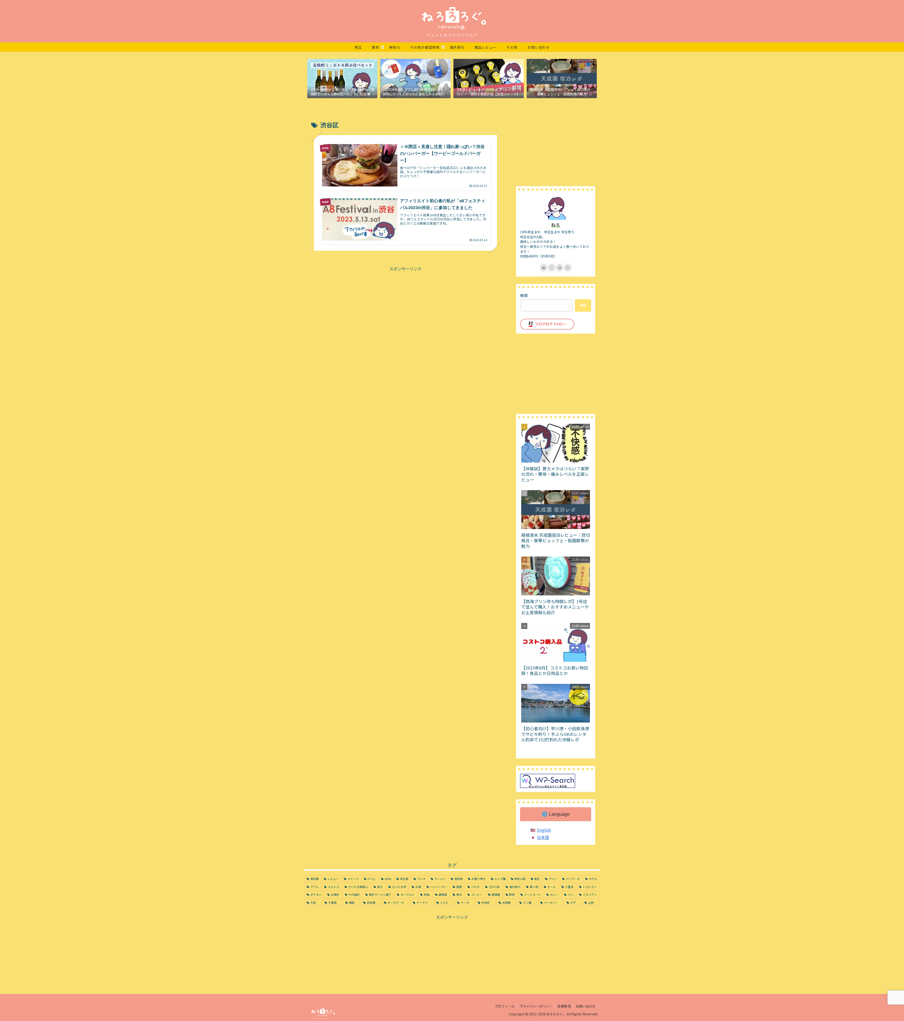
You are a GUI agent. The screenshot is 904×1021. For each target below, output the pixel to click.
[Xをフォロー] (552, 268)
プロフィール (505, 1006)
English (544, 830)
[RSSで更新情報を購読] (568, 268)
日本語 (543, 837)
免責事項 (564, 1006)
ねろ (555, 225)
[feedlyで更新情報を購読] (560, 268)
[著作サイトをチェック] (544, 268)
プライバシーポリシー (536, 1006)
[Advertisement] (405, 305)
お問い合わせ (585, 1006)
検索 (524, 295)
